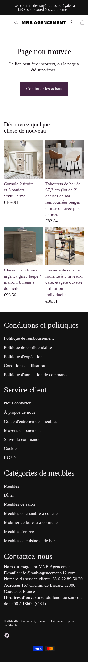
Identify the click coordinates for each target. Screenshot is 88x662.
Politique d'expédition (23, 356)
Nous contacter (17, 403)
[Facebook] (7, 635)
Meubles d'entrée (19, 531)
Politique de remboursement (29, 338)
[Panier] (82, 22)
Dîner (9, 495)
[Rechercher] (16, 22)
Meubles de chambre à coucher (31, 513)
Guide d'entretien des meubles (30, 421)
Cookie (10, 448)
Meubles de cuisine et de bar (29, 540)
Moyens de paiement (22, 430)
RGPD (10, 457)
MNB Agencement (24, 621)
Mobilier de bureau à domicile (31, 522)
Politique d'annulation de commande (36, 374)
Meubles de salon (19, 504)
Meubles (11, 486)
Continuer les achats (44, 88)
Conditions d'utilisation (24, 365)
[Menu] (5, 22)
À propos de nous (19, 412)
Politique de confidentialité (28, 347)
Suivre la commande (22, 439)
